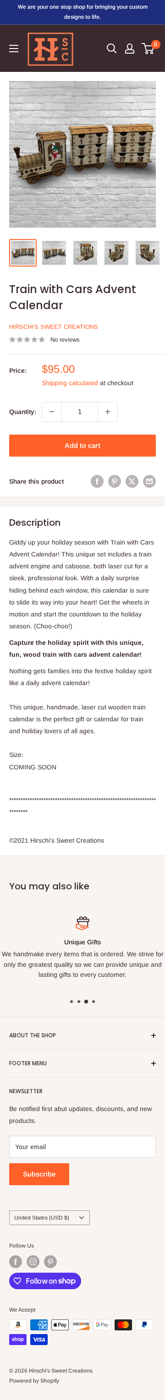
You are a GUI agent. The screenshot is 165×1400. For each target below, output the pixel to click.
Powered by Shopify (34, 1381)
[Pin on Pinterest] (114, 481)
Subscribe (39, 1174)
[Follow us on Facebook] (15, 1261)
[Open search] (112, 49)
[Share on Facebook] (97, 481)
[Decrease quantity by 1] (51, 411)
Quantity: (22, 411)
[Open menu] (13, 48)
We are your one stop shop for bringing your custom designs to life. (83, 12)
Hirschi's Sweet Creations (53, 326)
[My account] (129, 49)
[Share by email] (149, 481)
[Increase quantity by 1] (107, 411)
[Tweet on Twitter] (132, 481)
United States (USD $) (41, 1218)
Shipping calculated (70, 383)
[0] (148, 48)
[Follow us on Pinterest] (50, 1261)
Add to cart (82, 445)
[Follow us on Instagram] (33, 1261)
